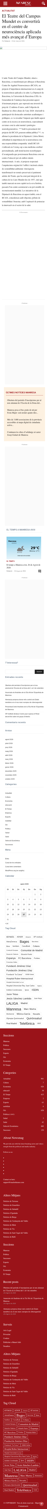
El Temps (10, 561)
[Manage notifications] (41, 1504)
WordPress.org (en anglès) (14, 871)
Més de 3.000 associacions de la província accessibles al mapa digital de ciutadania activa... (24, 422)
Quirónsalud (34, 1018)
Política (7, 829)
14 (29, 904)
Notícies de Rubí (9, 1237)
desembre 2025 (10, 771)
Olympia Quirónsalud (15, 1018)
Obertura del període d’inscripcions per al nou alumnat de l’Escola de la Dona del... (24, 401)
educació (8, 805)
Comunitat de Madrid (32, 950)
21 (29, 909)
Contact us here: (9, 1179)
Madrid (24, 1003)
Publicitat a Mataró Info (12, 1342)
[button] (43, 3)
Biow (8, 946)
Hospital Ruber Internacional (19, 978)
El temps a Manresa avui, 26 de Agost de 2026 (23, 566)
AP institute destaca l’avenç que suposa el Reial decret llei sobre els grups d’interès (22, 715)
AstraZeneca (11, 942)
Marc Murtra (30, 1009)
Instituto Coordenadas (14, 990)
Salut (7, 837)
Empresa (8, 813)
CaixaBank (26, 946)
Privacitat (6, 1334)
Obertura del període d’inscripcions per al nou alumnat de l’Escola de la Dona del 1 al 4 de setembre (24, 686)
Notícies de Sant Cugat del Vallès (15, 1233)
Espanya (11, 958)
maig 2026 (9, 751)
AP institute (38, 937)
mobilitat (8, 821)
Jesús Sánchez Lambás (18, 998)
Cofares (36, 946)
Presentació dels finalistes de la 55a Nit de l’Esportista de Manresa (24, 708)
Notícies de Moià (9, 1225)
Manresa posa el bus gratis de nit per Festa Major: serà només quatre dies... (22, 411)
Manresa (13, 1009)
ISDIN (35, 989)
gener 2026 (9, 767)
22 (35, 909)
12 (18, 904)
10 (8, 904)
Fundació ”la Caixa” (14, 974)
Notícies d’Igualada (10, 1213)
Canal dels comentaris (13, 867)
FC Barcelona (24, 958)
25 (13, 914)
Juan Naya (38, 998)
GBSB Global (29, 974)
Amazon (28, 937)
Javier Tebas (12, 994)
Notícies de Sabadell (10, 1209)
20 (24, 909)
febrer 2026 (9, 763)
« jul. (7, 923)
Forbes (37, 958)
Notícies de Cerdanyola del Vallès (15, 1221)
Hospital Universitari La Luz (15, 982)
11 (13, 904)
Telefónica (26, 1023)
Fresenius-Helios (11, 962)
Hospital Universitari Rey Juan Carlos (20, 986)
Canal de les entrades (13, 863)
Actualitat (8, 10)
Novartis (36, 1014)
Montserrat (10, 1014)
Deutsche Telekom (12, 954)
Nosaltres (6, 1346)
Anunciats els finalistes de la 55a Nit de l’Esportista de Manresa (24, 694)
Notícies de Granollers (11, 1205)
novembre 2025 (10, 775)
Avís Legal (7, 1330)
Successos (9, 845)
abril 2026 (8, 755)
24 (8, 914)
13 (24, 904)
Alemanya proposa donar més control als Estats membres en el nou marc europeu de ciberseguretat (23, 701)
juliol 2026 (9, 743)
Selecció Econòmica (12, 841)
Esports (8, 817)
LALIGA (12, 1003)
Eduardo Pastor (26, 954)
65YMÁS (10, 937)
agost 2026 (9, 739)
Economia (8, 801)
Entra (7, 859)
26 (18, 914)
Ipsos (27, 990)
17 (8, 909)
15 (35, 904)
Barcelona (35, 941)
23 (41, 909)
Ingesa (39, 986)
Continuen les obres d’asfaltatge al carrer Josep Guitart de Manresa (24, 433)
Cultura (7, 797)
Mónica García (23, 1014)
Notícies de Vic (9, 1229)
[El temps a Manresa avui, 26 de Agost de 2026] (24, 548)
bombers (16, 946)
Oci (6, 825)
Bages (24, 942)
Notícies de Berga (9, 1217)
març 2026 (9, 759)
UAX (39, 1023)
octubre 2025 (10, 779)
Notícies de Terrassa (10, 1201)
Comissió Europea (12, 950)
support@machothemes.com (13, 1182)
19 (18, 909)
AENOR (20, 937)
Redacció (7, 41)
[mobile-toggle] (5, 3)
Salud (7, 833)
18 (13, 909)
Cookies (6, 1338)
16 (41, 904)
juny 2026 (8, 747)
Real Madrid (11, 1023)
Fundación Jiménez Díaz (19, 970)
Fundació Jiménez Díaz (18, 966)
